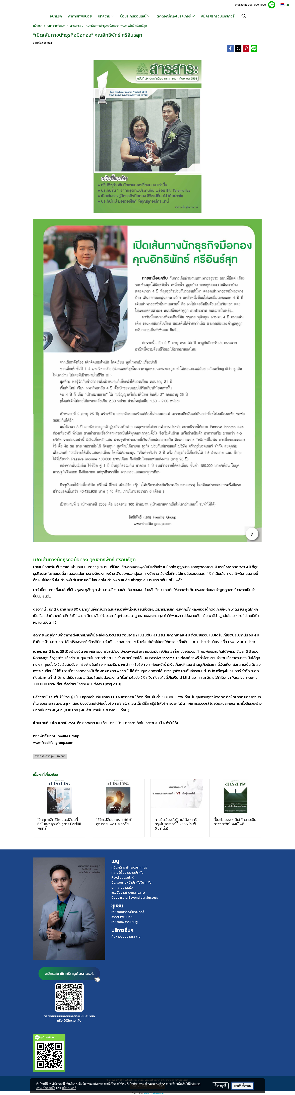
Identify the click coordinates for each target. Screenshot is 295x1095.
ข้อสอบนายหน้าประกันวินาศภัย (131, 882)
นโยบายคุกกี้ (69, 1088)
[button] (243, 16)
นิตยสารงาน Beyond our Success (134, 897)
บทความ (104, 16)
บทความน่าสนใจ (122, 887)
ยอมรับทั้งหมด (242, 1086)
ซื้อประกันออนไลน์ (133, 16)
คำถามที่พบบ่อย (80, 16)
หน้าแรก (56, 16)
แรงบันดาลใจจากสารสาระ (128, 892)
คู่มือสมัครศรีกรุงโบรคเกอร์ (129, 867)
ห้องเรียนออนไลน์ (122, 877)
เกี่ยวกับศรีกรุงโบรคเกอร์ (127, 911)
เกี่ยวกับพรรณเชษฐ (124, 922)
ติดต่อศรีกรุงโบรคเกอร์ (174, 16)
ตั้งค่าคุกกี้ (220, 1086)
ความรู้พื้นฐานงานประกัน (127, 872)
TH (286, 4)
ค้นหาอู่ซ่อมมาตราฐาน (125, 936)
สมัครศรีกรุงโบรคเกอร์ (217, 16)
